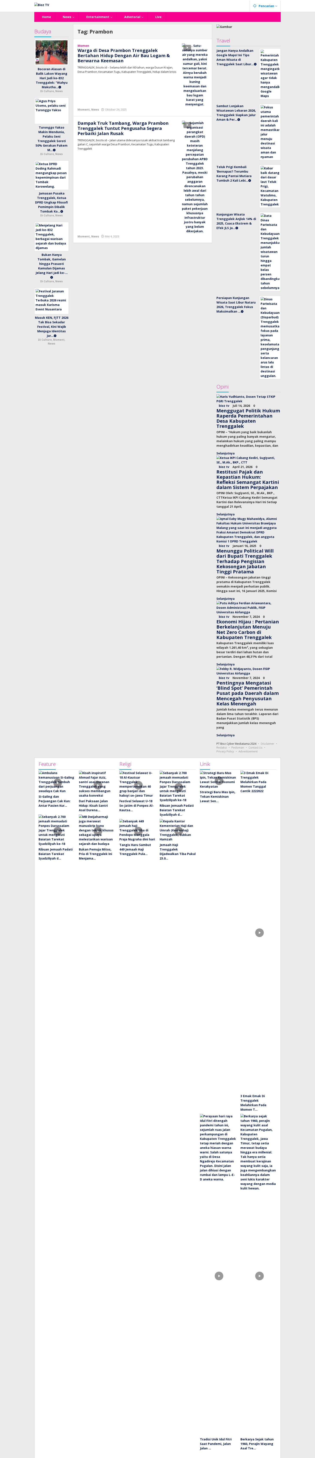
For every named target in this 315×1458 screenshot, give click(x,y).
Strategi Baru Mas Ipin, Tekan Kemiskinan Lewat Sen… (217, 796)
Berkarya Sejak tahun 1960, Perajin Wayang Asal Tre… (257, 1443)
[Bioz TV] (41, 4)
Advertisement (248, 751)
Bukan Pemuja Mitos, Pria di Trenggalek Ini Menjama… (95, 853)
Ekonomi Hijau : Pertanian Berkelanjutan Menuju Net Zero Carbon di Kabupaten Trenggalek (247, 629)
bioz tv (224, 406)
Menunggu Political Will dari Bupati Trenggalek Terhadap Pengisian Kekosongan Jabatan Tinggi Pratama (245, 561)
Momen (83, 46)
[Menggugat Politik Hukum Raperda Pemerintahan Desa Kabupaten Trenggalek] (248, 398)
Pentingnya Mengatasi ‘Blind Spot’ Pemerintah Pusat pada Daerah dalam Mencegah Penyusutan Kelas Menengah (247, 693)
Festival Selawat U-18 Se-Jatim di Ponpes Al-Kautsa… (136, 805)
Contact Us (255, 747)
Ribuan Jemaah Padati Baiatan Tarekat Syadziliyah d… (56, 853)
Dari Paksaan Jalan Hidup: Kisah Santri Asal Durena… (93, 805)
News (95, 109)
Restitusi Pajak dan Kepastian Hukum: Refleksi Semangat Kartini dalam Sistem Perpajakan (247, 479)
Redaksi (221, 747)
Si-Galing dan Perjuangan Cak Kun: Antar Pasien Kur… (54, 801)
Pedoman (237, 747)
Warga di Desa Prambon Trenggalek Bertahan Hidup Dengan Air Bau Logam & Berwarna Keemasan (124, 55)
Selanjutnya (225, 453)
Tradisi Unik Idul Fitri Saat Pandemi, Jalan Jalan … (216, 1443)
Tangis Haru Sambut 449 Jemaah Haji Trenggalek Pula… (135, 849)
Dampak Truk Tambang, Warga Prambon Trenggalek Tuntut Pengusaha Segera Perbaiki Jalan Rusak (123, 128)
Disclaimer (267, 744)
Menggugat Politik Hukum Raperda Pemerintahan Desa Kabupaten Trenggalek (248, 418)
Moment (84, 109)
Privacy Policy (225, 751)
